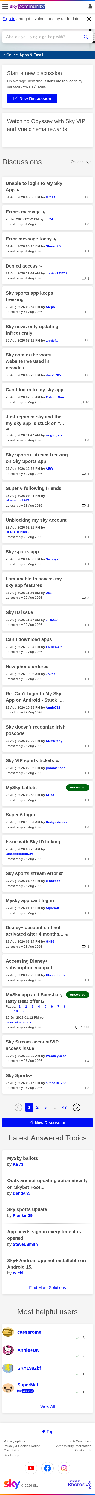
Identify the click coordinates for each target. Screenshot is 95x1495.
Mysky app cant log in (30, 900)
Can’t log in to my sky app (34, 389)
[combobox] (42, 37)
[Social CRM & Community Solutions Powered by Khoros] (79, 1484)
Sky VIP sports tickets (31, 760)
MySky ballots (21, 787)
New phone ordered (27, 666)
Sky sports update (27, 1209)
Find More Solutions (47, 1287)
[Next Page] (76, 1107)
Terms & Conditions (77, 1441)
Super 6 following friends (33, 488)
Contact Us (83, 1450)
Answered (78, 787)
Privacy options (15, 1441)
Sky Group (11, 1455)
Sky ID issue (19, 612)
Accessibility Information (73, 1446)
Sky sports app (22, 551)
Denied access (22, 265)
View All (47, 1406)
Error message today (29, 238)
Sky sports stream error (32, 873)
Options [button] (77, 162)
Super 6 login (20, 814)
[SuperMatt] (28, 1393)
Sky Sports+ (19, 1075)
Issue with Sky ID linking (33, 841)
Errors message (24, 211)
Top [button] (50, 1431)
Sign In (89, 7)
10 (16, 1011)
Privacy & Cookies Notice (22, 1446)
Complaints (12, 1450)
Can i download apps (29, 639)
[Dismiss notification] (89, 19)
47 (64, 1107)
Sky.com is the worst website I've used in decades (29, 361)
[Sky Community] (28, 6)
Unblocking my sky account (36, 520)
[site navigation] (5, 6)
